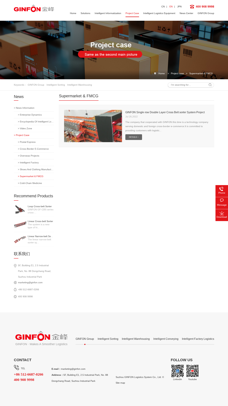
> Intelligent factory (28, 162)
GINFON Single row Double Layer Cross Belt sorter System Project (165, 112)
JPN (179, 6)
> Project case (21, 135)
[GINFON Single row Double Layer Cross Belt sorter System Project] (93, 126)
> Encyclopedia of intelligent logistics (36, 121)
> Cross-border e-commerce (33, 148)
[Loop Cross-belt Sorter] (20, 209)
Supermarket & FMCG (201, 73)
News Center (186, 13)
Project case (177, 73)
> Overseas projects (28, 155)
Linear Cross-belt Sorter (40, 221)
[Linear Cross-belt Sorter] (20, 224)
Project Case (132, 13)
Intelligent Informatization (108, 13)
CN (163, 6)
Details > (134, 137)
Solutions (85, 13)
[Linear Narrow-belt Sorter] (20, 239)
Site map (120, 382)
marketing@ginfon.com (30, 282)
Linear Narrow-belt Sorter (41, 236)
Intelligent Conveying (165, 338)
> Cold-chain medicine (30, 183)
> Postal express (27, 142)
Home (73, 13)
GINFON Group (206, 13)
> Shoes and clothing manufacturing (36, 169)
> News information (24, 108)
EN (171, 6)
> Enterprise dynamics (30, 114)
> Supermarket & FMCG (30, 176)
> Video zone (25, 128)
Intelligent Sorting (56, 84)
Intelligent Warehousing (79, 84)
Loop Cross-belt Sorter (40, 206)
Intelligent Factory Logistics (198, 338)
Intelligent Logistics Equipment (159, 13)
